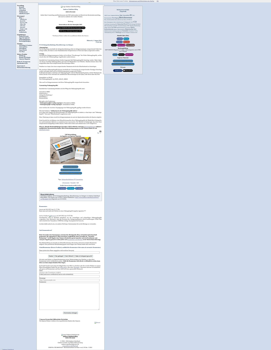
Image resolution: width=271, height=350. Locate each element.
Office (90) (23, 24)
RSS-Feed (22, 30)
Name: (41, 270)
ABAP (105, 15)
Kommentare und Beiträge (75, 239)
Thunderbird (131, 30)
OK (158, 1)
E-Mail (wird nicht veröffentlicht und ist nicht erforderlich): (56, 274)
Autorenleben (23, 47)
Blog (21, 18)
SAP (78, 182)
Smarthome (114, 30)
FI (74, 179)
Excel (125, 24)
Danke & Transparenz (23, 61)
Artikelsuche (23, 32)
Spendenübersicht (22, 63)
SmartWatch (23, 50)
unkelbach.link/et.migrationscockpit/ (71, 173)
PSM (115, 27)
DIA (116, 24)
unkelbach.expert (24, 13)
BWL (134, 15)
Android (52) (23, 19)
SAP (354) (22, 25)
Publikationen (23, 12)
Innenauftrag (109, 25)
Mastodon (126, 42)
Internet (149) (23, 22)
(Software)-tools (24, 36)
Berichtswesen (125, 17)
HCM (137, 24)
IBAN (139, 24)
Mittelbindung (137, 25)
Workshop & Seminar (25, 45)
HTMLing (22, 56)
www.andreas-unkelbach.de (70, 346)
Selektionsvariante (108, 30)
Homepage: (42, 278)
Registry (115, 29)
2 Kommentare (66, 182)
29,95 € (115, 54)
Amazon (114, 45)
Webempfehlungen (24, 39)
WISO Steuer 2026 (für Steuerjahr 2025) (70, 31)
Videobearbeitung (108, 32)
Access (108, 15)
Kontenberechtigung (122, 25)
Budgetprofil (127, 22)
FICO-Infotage (132, 24)
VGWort (136, 30)
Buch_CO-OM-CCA (128, 19)
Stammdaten (125, 31)
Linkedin (119, 39)
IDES (105, 25)
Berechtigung (115, 18)
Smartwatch (119, 30)
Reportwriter (129, 29)
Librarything (130, 45)
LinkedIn (79, 188)
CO (135, 21)
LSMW (128, 25)
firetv (136, 32)
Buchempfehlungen (25, 41)
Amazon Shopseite (24, 59)
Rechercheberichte (108, 29)
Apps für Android (24, 38)
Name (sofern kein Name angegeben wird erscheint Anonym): (56, 250)
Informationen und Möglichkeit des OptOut (141, 1)
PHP (112, 27)
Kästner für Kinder (25, 57)
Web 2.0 (113, 32)
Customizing (79, 179)
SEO (135, 29)
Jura (113, 25)
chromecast (132, 32)
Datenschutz (120, 24)
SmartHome (22, 48)
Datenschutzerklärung (23, 67)
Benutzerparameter (108, 17)
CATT (132, 22)
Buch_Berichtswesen (119, 19)
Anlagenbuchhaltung (68, 179)
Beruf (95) (22, 21)
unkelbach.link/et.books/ (70, 167)
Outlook (109, 27)
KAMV (116, 25)
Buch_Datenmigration (108, 22)
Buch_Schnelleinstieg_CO (119, 22)
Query (133, 27)
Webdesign (118, 32)
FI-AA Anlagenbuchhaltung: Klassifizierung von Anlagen (56, 45)
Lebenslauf (22, 10)
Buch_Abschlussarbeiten (109, 19)
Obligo (105, 27)
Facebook (62, 188)
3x (98, 133)
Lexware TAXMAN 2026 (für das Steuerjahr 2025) (70, 28)
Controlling (106, 24)
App (121, 15)
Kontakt (21, 7)
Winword (123, 32)
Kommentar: (42, 282)
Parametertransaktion (121, 27)
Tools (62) (22, 27)
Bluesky (70, 188)
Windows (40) (23, 29)
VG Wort (22, 51)
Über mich (22, 9)
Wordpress (128, 32)
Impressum (20, 66)
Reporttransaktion (121, 29)
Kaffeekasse (118, 70)
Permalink (73, 182)
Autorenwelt (121, 45)
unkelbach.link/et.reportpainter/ (70, 170)
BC (131, 15)
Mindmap (132, 25)
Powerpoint (127, 27)
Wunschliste (127, 70)
